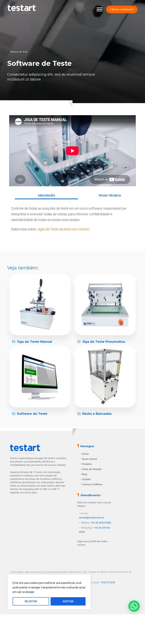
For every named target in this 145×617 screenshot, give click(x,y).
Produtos (87, 464)
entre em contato (76, 229)
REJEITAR (31, 601)
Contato (86, 479)
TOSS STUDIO (107, 582)
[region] (49, 591)
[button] (134, 606)
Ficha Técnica (110, 195)
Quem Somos (89, 459)
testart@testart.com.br (91, 517)
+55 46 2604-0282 (100, 522)
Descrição (46, 195)
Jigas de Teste (48, 229)
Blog (84, 474)
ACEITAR (68, 601)
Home (85, 453)
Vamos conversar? (122, 9)
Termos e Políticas (92, 484)
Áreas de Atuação (92, 469)
